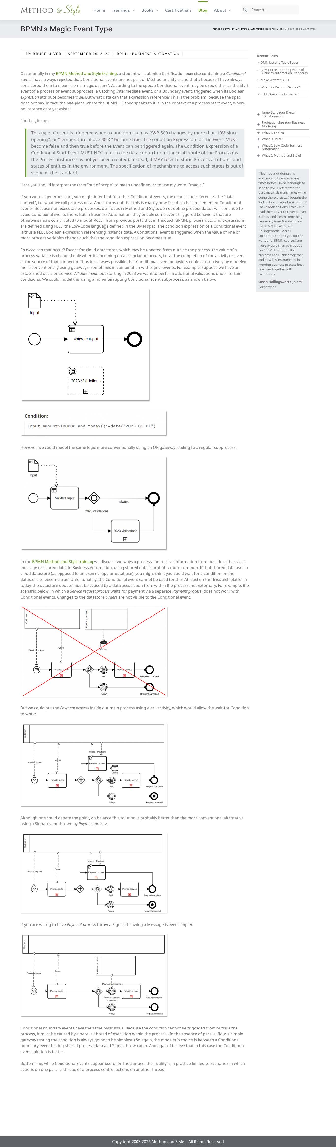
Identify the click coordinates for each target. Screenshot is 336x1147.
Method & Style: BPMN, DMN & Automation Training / (245, 28)
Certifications (178, 10)
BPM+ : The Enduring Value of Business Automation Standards (284, 71)
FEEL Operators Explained (279, 94)
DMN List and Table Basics (280, 62)
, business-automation (155, 54)
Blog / (281, 28)
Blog (203, 10)
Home (99, 10)
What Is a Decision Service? (280, 87)
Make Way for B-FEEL (276, 80)
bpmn (122, 54)
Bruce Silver (47, 54)
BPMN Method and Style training (86, 73)
